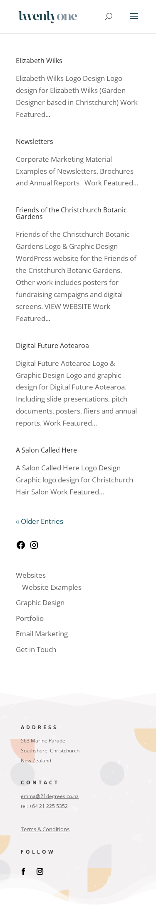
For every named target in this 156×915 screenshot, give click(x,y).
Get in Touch (36, 649)
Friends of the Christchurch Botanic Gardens (71, 213)
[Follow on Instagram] (40, 871)
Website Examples (52, 587)
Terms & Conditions (45, 829)
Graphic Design (40, 602)
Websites (31, 575)
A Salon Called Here (46, 450)
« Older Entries (39, 521)
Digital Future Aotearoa (52, 345)
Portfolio (30, 618)
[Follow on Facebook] (23, 871)
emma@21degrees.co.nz (50, 796)
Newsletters (34, 141)
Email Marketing (42, 633)
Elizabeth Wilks (39, 60)
